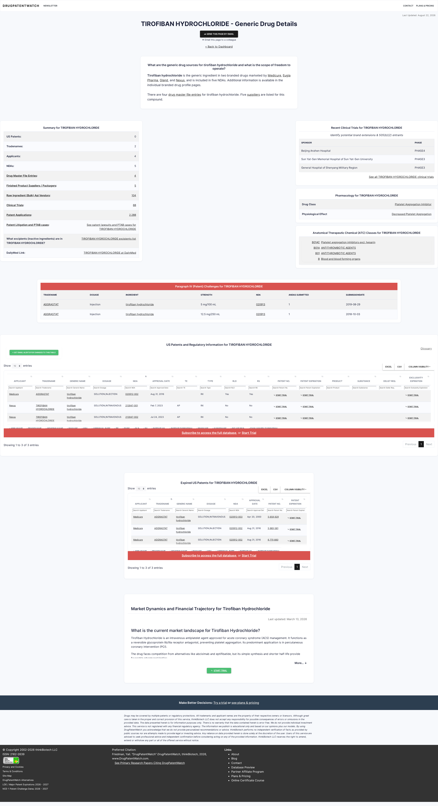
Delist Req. (389, 381)
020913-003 (235, 517)
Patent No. (284, 381)
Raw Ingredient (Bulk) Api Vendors (28, 195)
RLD (235, 381)
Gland (164, 80)
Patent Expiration (310, 381)
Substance (363, 381)
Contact (408, 5)
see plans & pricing (245, 703)
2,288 (132, 215)
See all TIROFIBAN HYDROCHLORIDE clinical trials (401, 177)
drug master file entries (184, 94)
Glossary (426, 348)
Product (337, 381)
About (235, 754)
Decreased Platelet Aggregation (411, 214)
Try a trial (220, 703)
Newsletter (50, 5)
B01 (317, 253)
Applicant (20, 381)
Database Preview (243, 767)
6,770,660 (273, 539)
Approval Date (161, 381)
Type (210, 381)
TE (186, 381)
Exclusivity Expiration (416, 379)
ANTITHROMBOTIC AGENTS (338, 247)
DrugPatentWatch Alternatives (18, 780)
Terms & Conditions (13, 771)
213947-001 (131, 405)
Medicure (274, 75)
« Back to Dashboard (219, 46)
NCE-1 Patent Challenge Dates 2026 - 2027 (25, 789)
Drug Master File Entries (22, 175)
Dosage (106, 381)
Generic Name (77, 381)
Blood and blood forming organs (340, 259)
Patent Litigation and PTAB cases (28, 224)
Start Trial (249, 433)
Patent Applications (19, 215)
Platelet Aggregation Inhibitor (413, 204)
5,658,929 (273, 517)
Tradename (48, 381)
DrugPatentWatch (21, 6)
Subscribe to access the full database (209, 433)
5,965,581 (273, 528)
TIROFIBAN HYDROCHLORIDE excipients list (108, 238)
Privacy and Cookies (13, 767)
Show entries (18, 365)
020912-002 (131, 394)
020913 (260, 304)
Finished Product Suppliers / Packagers (31, 185)
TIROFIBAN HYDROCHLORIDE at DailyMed (110, 252)
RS (258, 381)
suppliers (253, 94)
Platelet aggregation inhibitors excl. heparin (348, 242)
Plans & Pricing (425, 5)
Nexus (180, 80)
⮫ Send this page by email (219, 34)
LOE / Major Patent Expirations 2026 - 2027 (25, 784)
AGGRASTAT (51, 304)
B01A (317, 247)
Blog (234, 758)
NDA (135, 381)
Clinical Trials (15, 205)
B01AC (316, 242)
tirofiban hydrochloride (140, 304)
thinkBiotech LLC (46, 749)
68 (134, 205)
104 (134, 195)
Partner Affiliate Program (247, 771)
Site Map (7, 776)
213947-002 (131, 417)
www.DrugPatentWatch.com (130, 758)
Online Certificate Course (247, 780)
